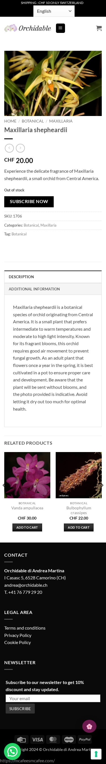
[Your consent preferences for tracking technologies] (96, 754)
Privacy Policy (17, 635)
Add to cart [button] (27, 527)
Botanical (33, 121)
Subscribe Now (29, 201)
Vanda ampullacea (27, 508)
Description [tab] (21, 277)
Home (10, 121)
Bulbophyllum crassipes (78, 510)
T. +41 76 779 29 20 (23, 592)
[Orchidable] (27, 28)
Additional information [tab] (34, 289)
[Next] (101, 496)
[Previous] (4, 496)
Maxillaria (61, 121)
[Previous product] (20, 148)
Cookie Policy (17, 642)
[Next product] (9, 148)
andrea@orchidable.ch (25, 585)
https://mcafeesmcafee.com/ (27, 760)
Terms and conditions (25, 627)
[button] (60, 28)
